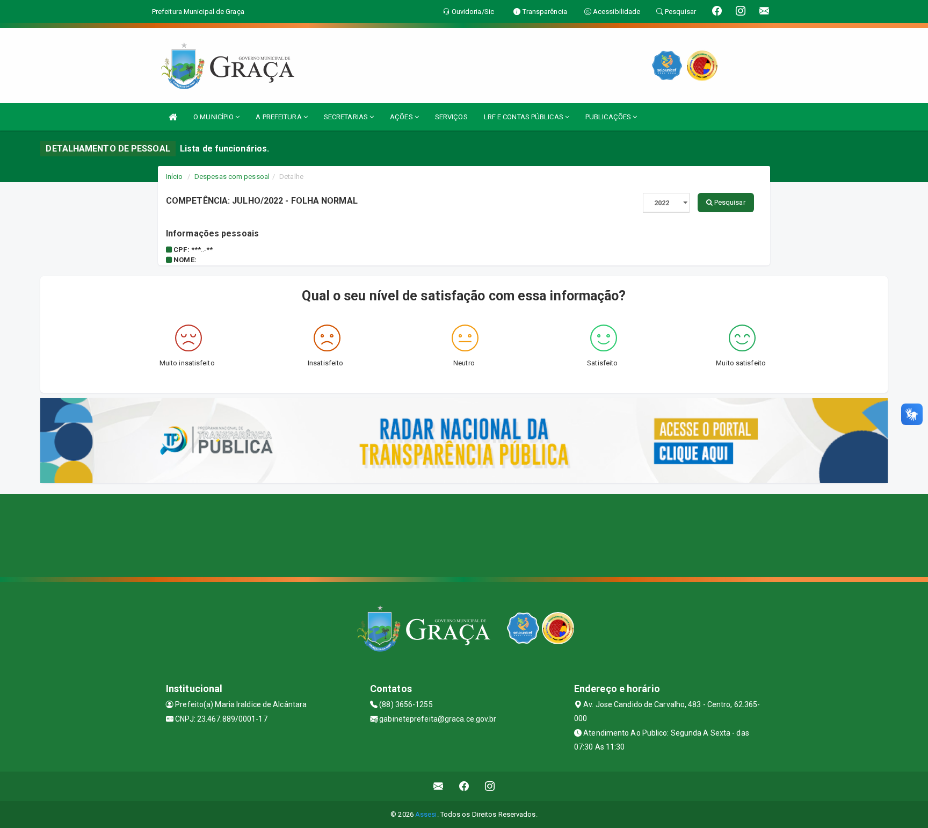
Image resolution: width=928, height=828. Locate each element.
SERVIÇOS (451, 117)
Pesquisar (729, 202)
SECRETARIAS (346, 117)
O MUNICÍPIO (214, 117)
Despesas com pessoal (232, 176)
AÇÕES (402, 117)
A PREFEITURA (279, 117)
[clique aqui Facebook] (464, 786)
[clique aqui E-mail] (438, 786)
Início (174, 176)
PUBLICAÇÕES (609, 117)
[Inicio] (173, 117)
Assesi (426, 814)
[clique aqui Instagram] (490, 786)
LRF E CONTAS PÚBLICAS (524, 117)
